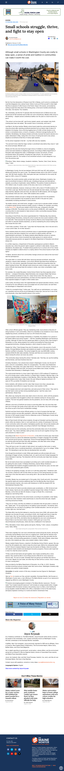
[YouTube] (12, 753)
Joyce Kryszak (14, 37)
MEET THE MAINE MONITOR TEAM (41, 765)
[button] (6, 2)
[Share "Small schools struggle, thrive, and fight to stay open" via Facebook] (49, 38)
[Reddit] (15, 753)
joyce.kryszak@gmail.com (15, 39)
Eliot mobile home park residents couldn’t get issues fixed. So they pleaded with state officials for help (31, 695)
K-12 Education (8, 22)
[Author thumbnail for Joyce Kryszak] (32, 626)
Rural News (15, 22)
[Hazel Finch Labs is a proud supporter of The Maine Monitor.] (32, 12)
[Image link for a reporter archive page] (7, 38)
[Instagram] (15, 749)
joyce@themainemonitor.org (46, 662)
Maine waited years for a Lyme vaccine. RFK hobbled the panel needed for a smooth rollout (12, 694)
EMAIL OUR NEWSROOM (12, 745)
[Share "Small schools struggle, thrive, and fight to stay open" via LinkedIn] (57, 38)
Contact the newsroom (30, 597)
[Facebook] (8, 749)
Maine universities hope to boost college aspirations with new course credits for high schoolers (50, 694)
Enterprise (7, 20)
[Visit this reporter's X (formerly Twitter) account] (31, 631)
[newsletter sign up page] (46, 2)
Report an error (18, 597)
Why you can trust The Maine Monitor (18, 44)
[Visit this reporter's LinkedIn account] (32, 631)
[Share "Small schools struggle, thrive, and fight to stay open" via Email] (54, 38)
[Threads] (19, 753)
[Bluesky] (19, 749)
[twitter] (12, 749)
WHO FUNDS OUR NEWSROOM (44, 766)
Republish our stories (44, 597)
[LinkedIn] (8, 753)
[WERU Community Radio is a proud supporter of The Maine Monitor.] (32, 605)
